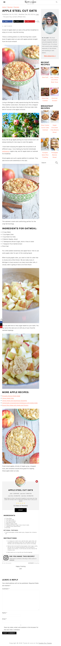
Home (4, 7)
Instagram (12, 560)
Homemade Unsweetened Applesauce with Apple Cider (20, 403)
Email (4, 619)
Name (4, 613)
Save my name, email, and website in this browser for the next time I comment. (21, 628)
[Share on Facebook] (1, 322)
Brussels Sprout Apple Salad (11, 396)
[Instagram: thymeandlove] (7, 558)
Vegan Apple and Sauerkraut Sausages (14, 400)
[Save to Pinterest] (1, 327)
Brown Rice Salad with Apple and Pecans (15, 405)
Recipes (10, 7)
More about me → (50, 56)
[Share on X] (1, 324)
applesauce (5, 151)
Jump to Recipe (7, 26)
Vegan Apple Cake (8, 398)
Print (20, 510)
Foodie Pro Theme (45, 643)
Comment (6, 589)
